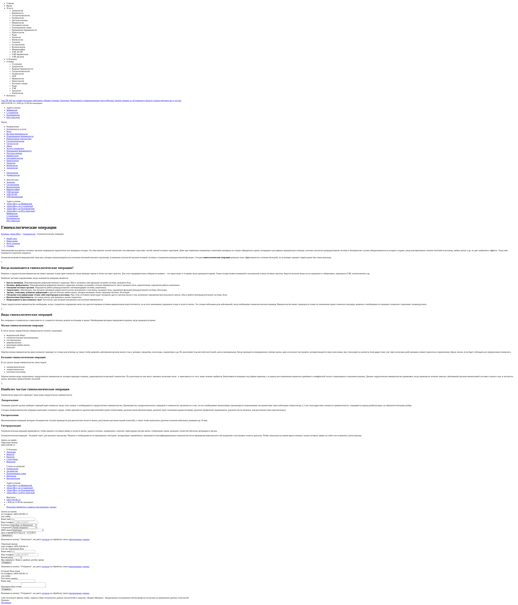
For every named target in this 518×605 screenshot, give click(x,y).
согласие (46, 539)
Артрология (12, 168)
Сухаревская (12, 112)
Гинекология (12, 143)
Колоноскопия (13, 187)
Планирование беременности (20, 136)
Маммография (13, 189)
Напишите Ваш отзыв (11, 586)
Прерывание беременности (19, 151)
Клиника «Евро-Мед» (11, 234)
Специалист (6, 527)
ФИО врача (6, 530)
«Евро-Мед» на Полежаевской (20, 208)
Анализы (10, 182)
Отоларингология (14, 158)
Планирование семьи (16, 473)
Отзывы (10, 61)
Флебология (12, 165)
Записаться (7, 535)
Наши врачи (12, 241)
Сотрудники (12, 459)
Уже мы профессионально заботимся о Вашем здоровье (30, 100)
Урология (10, 163)
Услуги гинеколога (15, 148)
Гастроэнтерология (15, 141)
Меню (4, 122)
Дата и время (7, 532)
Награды (10, 457)
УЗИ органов (12, 192)
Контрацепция (13, 478)
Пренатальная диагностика (18, 139)
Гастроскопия (12, 184)
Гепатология (12, 173)
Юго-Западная (13, 117)
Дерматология (13, 175)
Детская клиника (14, 153)
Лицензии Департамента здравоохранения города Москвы (87, 100)
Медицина (11, 476)
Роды (8, 131)
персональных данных (79, 539)
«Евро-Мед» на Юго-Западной (20, 211)
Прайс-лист (11, 238)
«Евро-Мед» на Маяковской (19, 204)
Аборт (9, 146)
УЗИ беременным (14, 197)
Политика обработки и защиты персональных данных (31, 507)
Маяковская (11, 110)
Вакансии (11, 462)
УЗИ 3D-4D (11, 194)
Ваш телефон (7, 522)
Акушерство (12, 471)
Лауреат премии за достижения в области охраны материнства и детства (147, 100)
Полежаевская (13, 115)
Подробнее (6, 602)
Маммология (12, 156)
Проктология (12, 160)
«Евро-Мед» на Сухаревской (19, 206)
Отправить (6, 563)
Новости (10, 454)
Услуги (9, 8)
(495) (13, 500)
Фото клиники (13, 243)
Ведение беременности (17, 134)
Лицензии (11, 452)
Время (4, 557)
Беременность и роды (16, 129)
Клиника (5, 525)
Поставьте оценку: (9, 578)
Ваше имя (5, 519)
